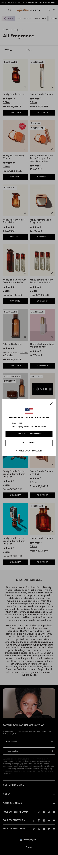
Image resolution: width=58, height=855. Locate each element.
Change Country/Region (29, 451)
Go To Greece (29, 443)
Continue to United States (29, 433)
